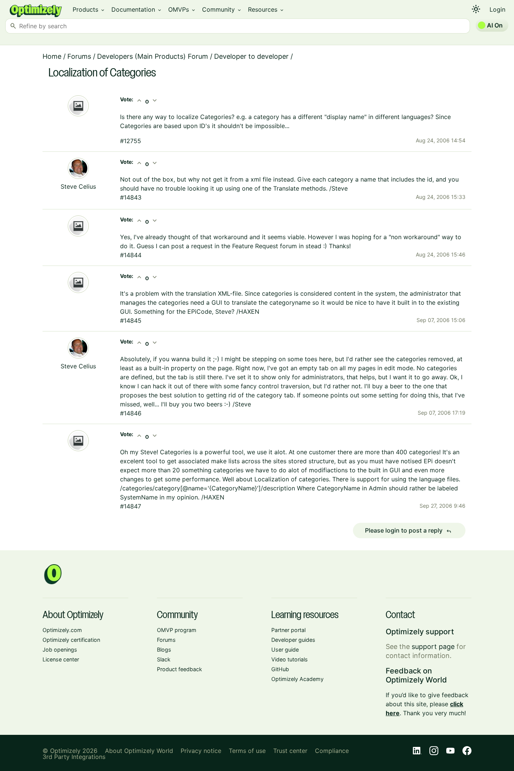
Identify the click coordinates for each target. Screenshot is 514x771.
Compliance (332, 750)
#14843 (130, 197)
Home (52, 56)
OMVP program (176, 630)
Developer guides (293, 640)
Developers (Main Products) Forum (152, 56)
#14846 (130, 413)
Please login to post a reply (408, 531)
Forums (79, 56)
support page (433, 646)
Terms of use (247, 750)
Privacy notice (201, 750)
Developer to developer (251, 56)
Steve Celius (78, 186)
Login (497, 9)
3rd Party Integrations (74, 756)
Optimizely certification (71, 640)
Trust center (290, 750)
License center (61, 659)
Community (222, 9)
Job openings (60, 649)
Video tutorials (289, 659)
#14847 (130, 506)
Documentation (136, 9)
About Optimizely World (139, 750)
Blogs (164, 649)
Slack (163, 659)
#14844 (130, 255)
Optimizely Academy (297, 679)
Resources (266, 9)
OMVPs (182, 9)
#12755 (130, 141)
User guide (285, 649)
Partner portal (288, 630)
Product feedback (179, 669)
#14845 (130, 320)
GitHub (280, 669)
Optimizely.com (62, 630)
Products (89, 9)
